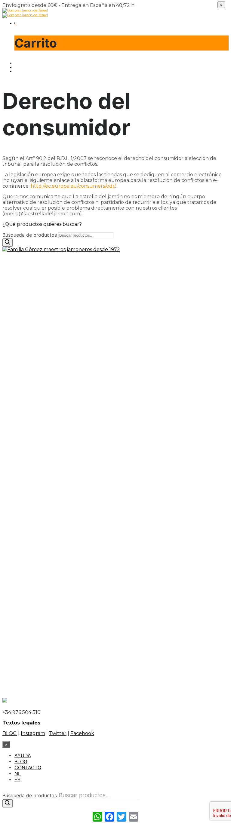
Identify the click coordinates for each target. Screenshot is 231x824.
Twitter (57, 733)
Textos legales (21, 723)
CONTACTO (27, 767)
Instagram (33, 733)
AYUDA (22, 755)
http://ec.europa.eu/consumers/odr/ (73, 186)
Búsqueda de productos (29, 235)
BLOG (9, 733)
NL (17, 773)
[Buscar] (7, 242)
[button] (15, 23)
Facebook (82, 733)
